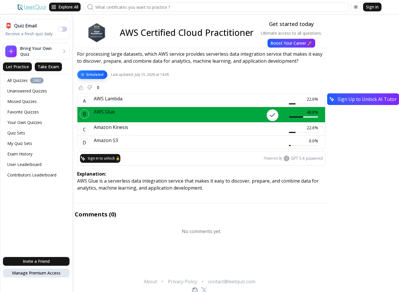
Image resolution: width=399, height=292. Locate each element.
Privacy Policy (182, 281)
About (150, 281)
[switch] (62, 29)
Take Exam (48, 66)
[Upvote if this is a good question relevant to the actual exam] (81, 87)
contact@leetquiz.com (231, 281)
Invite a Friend (36, 261)
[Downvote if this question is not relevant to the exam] (89, 87)
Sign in (372, 7)
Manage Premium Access (36, 273)
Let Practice (17, 66)
